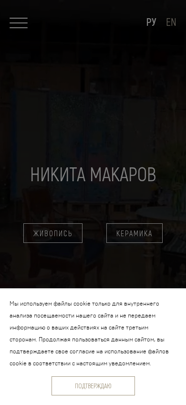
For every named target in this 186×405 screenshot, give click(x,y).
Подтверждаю (93, 386)
